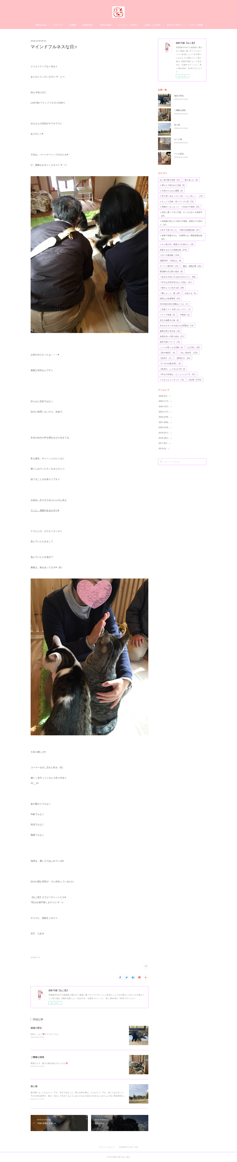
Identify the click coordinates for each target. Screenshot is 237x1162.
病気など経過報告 (170, 298)
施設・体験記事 (192, 266)
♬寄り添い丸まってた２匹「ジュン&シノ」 (181, 195)
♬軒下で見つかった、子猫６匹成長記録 (179, 229)
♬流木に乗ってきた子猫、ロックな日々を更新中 (181, 214)
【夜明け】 (183, 358)
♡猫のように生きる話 (172, 287)
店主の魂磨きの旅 (169, 320)
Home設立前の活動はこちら (174, 303)
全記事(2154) (35, 957)
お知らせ (190, 293)
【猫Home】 (40, 25)
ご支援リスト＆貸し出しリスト (175, 309)
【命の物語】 (167, 352)
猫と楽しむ (191, 179)
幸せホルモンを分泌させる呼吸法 (177, 325)
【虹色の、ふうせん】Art (172, 368)
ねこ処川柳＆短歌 (170, 179)
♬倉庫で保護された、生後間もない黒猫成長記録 (181, 237)
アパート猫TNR (169, 266)
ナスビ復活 (179, 153)
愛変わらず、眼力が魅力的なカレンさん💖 (49, 1063)
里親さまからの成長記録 (173, 249)
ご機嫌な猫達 (37, 1057)
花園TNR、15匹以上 (170, 260)
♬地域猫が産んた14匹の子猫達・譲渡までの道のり (181, 223)
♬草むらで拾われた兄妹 (172, 185)
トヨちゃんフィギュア (172, 379)
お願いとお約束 (152, 25)
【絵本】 (165, 358)
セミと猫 (178, 139)
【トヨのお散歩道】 (170, 363)
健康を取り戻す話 (170, 330)
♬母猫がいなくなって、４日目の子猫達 (179, 206)
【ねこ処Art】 (189, 352)
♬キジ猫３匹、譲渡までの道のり (177, 244)
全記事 (194, 379)
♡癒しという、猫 (170, 293)
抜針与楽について (170, 341)
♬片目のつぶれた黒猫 (171, 190)
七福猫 (72, 25)
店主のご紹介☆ (175, 25)
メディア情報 (196, 25)
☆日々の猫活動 (169, 255)
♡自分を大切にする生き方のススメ (178, 276)
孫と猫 (34, 1086)
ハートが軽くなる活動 (171, 347)
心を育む (193, 347)
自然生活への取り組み (172, 336)
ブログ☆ (58, 25)
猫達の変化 (36, 1027)
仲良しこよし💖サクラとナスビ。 (45, 1034)
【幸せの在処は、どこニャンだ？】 (178, 374)
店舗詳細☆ (88, 25)
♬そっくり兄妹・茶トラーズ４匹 (177, 201)
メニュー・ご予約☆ (128, 25)
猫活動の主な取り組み (171, 271)
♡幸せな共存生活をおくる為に (176, 282)
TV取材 (185, 314)
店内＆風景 (105, 25)
